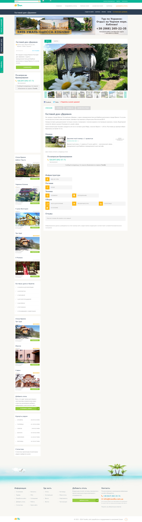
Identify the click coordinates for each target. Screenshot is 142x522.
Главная (59, 6)
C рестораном (21, 307)
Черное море (84, 6)
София (17, 370)
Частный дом (63, 502)
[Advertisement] (27, 123)
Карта (56, 41)
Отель (47, 491)
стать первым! (67, 218)
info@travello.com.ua (113, 499)
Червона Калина (21, 184)
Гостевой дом (49, 495)
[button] (123, 67)
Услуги (59, 108)
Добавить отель (20, 502)
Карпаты (109, 6)
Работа (33, 502)
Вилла (47, 498)
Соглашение (34, 498)
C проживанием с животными (26, 311)
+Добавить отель (122, 6)
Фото (48, 41)
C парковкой (21, 295)
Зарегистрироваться (109, 1)
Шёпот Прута (20, 160)
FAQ (32, 495)
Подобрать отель (71, 6)
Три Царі (18, 233)
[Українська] (53, 0)
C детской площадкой (24, 299)
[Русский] (46, 0)
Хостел (47, 502)
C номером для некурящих (25, 287)
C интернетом (21, 291)
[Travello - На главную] (18, 5)
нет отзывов (35, 50)
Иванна (18, 346)
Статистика (19, 505)
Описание (48, 108)
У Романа (19, 257)
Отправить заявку (26, 408)
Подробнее (35, 178)
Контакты (125, 1)
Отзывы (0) (69, 108)
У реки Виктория (21, 209)
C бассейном (21, 303)
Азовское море (97, 6)
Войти (118, 1)
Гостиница (62, 491)
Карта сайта (34, 505)
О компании (19, 491)
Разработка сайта (21, 498)
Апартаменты (63, 498)
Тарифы (18, 495)
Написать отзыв (83, 108)
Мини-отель (63, 495)
